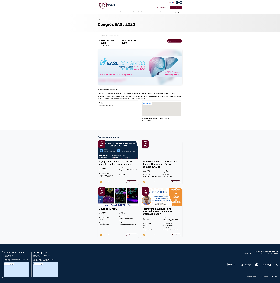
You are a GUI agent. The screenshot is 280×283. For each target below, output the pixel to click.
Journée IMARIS (108, 208)
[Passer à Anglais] (169, 2)
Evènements (104, 35)
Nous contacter (264, 276)
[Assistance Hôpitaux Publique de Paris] (270, 264)
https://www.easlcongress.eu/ (111, 89)
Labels (132, 12)
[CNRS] (256, 264)
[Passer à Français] (172, 2)
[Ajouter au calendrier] (168, 41)
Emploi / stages (176, 12)
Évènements (163, 12)
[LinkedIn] (177, 2)
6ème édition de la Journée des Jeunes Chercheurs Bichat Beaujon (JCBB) (160, 164)
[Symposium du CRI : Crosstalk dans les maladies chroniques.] (118, 150)
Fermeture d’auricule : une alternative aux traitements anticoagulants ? (157, 211)
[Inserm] (232, 264)
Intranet (177, 7)
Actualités (155, 12)
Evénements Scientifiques (105, 20)
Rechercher (162, 7)
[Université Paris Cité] (245, 264)
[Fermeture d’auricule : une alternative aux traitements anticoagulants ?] (161, 197)
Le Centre (103, 12)
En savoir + (132, 181)
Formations (123, 12)
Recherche (113, 12)
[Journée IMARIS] (118, 197)
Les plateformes (143, 12)
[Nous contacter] (180, 2)
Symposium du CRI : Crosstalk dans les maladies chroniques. (116, 163)
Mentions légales (252, 276)
